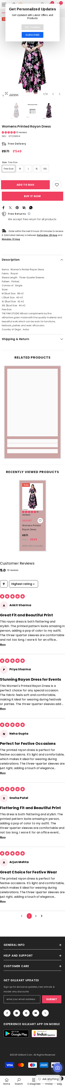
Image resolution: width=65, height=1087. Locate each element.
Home (4, 12)
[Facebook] (3, 207)
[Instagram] (16, 1013)
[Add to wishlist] (56, 184)
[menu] (4, 4)
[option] (32, 57)
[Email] (24, 207)
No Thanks (32, 27)
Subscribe (32, 34)
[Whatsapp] (30, 207)
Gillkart (27, 520)
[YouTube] (35, 1013)
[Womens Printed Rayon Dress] (32, 496)
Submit (51, 999)
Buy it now (32, 196)
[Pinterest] (17, 207)
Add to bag (26, 185)
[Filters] (4, 584)
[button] (53, 94)
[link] (32, 445)
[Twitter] (10, 207)
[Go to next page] (43, 916)
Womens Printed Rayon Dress (31, 527)
